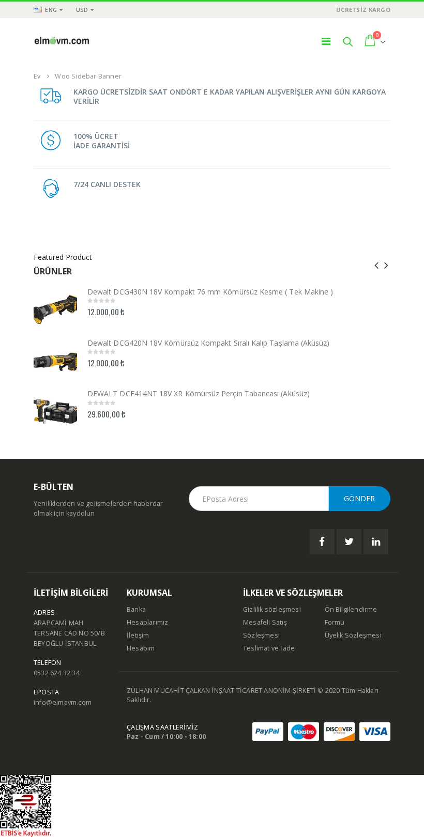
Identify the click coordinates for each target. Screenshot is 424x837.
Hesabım (141, 648)
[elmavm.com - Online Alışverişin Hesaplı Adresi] (62, 41)
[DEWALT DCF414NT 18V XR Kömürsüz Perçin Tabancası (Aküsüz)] (55, 408)
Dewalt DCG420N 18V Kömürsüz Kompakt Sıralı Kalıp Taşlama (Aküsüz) (208, 343)
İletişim (138, 635)
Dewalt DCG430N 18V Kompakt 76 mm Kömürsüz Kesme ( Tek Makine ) (210, 292)
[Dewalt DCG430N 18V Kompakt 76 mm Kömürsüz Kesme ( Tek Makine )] (55, 307)
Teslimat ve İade (269, 648)
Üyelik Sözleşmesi (353, 635)
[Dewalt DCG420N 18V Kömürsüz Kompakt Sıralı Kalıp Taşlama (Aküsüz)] (55, 358)
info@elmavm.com (63, 702)
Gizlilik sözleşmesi (272, 609)
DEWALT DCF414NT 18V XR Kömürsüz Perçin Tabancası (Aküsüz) (198, 393)
